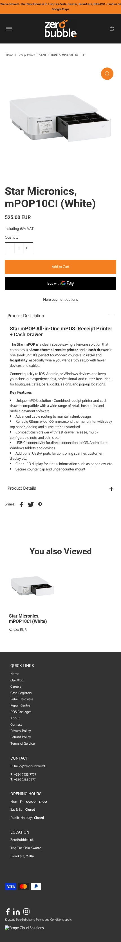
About (15, 718)
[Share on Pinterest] (40, 504)
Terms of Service (22, 744)
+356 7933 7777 (25, 774)
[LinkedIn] (16, 912)
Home (9, 55)
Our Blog (17, 680)
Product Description (26, 316)
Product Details (22, 488)
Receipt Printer (26, 55)
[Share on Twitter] (30, 504)
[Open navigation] (9, 28)
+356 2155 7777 (25, 779)
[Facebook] (8, 912)
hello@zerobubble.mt (29, 766)
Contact (16, 725)
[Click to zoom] (107, 73)
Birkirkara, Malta (22, 856)
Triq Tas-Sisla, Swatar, (25, 848)
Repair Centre (20, 705)
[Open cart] (111, 28)
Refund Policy (20, 737)
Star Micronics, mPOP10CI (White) (28, 619)
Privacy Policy (20, 731)
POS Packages (20, 712)
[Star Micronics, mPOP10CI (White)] (32, 587)
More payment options (60, 299)
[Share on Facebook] (21, 504)
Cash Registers (21, 693)
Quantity (11, 238)
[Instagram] (26, 912)
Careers (15, 687)
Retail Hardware (21, 699)
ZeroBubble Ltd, (22, 840)
